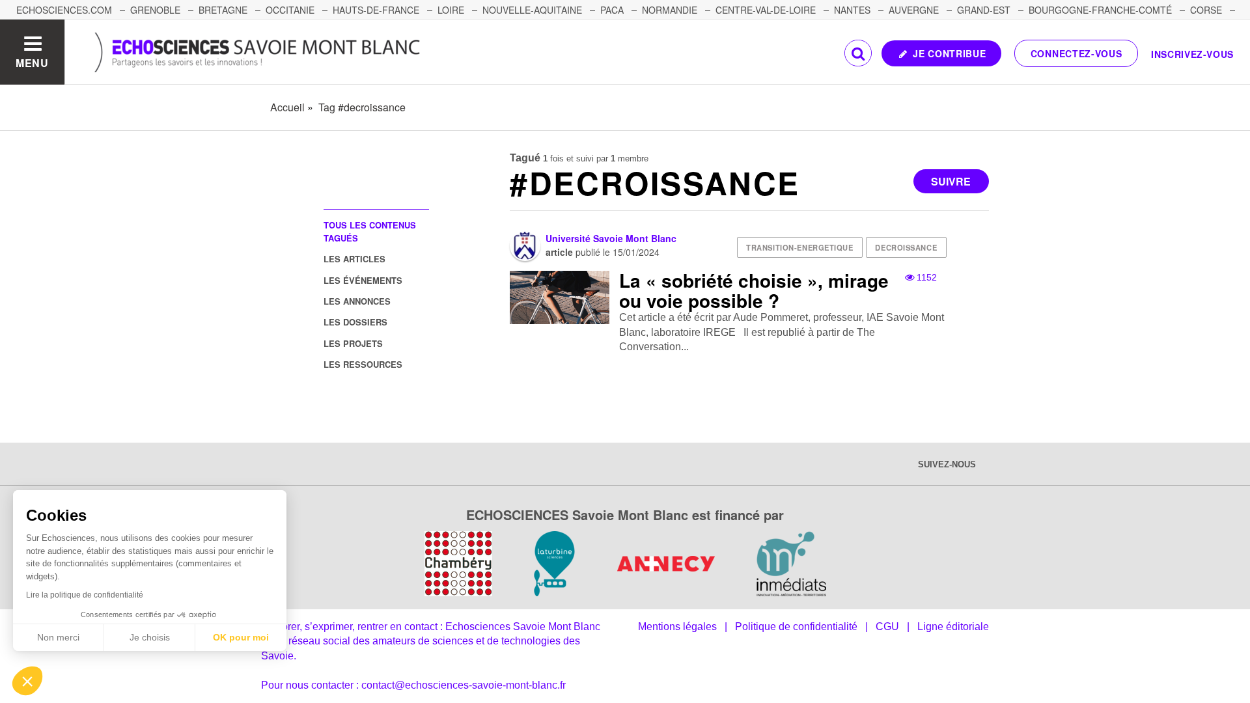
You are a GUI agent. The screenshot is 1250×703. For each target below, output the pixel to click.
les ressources (363, 364)
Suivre (951, 181)
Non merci (58, 637)
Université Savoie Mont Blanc (611, 238)
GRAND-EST (983, 9)
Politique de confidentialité (796, 626)
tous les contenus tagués (370, 231)
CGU (887, 626)
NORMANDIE (669, 9)
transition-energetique (799, 247)
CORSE (1206, 9)
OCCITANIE (290, 9)
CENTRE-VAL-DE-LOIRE (765, 9)
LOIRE (451, 9)
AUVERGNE (914, 9)
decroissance (906, 247)
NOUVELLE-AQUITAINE (532, 9)
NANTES (852, 9)
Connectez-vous (1076, 53)
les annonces (357, 301)
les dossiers (355, 322)
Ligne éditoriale (953, 626)
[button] (27, 680)
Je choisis (150, 637)
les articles (354, 259)
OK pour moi (241, 637)
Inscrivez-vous (1192, 54)
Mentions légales (677, 626)
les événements (363, 280)
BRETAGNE (223, 9)
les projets (353, 343)
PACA (612, 9)
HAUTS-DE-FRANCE (376, 9)
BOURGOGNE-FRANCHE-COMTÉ (1100, 9)
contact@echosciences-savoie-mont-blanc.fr (463, 685)
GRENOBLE (155, 9)
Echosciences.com (64, 9)
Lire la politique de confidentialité (84, 595)
